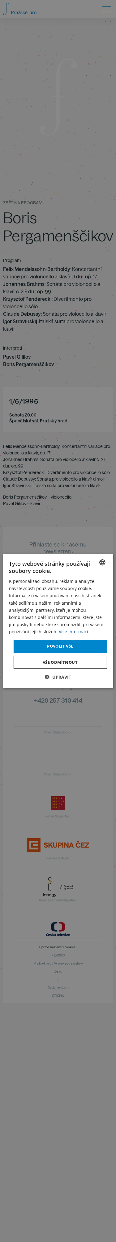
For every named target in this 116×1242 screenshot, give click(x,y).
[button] (58, 677)
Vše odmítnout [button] (60, 662)
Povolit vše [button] (60, 646)
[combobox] (102, 562)
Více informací (73, 632)
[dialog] (58, 621)
